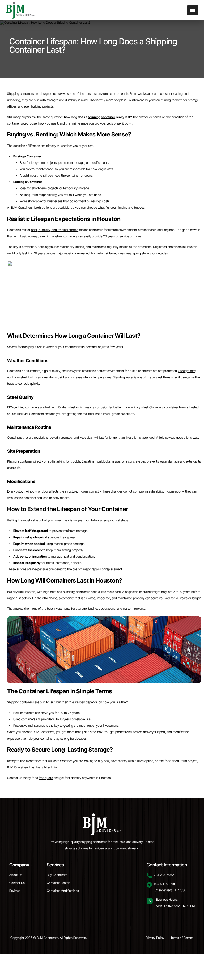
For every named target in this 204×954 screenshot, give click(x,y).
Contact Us (17, 883)
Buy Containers (57, 875)
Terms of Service (182, 938)
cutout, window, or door (32, 491)
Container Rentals (58, 883)
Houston (29, 592)
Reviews (14, 891)
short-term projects (45, 188)
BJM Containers (18, 767)
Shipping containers (20, 702)
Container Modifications (63, 891)
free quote (46, 778)
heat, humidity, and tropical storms (54, 230)
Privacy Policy (155, 938)
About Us (15, 875)
